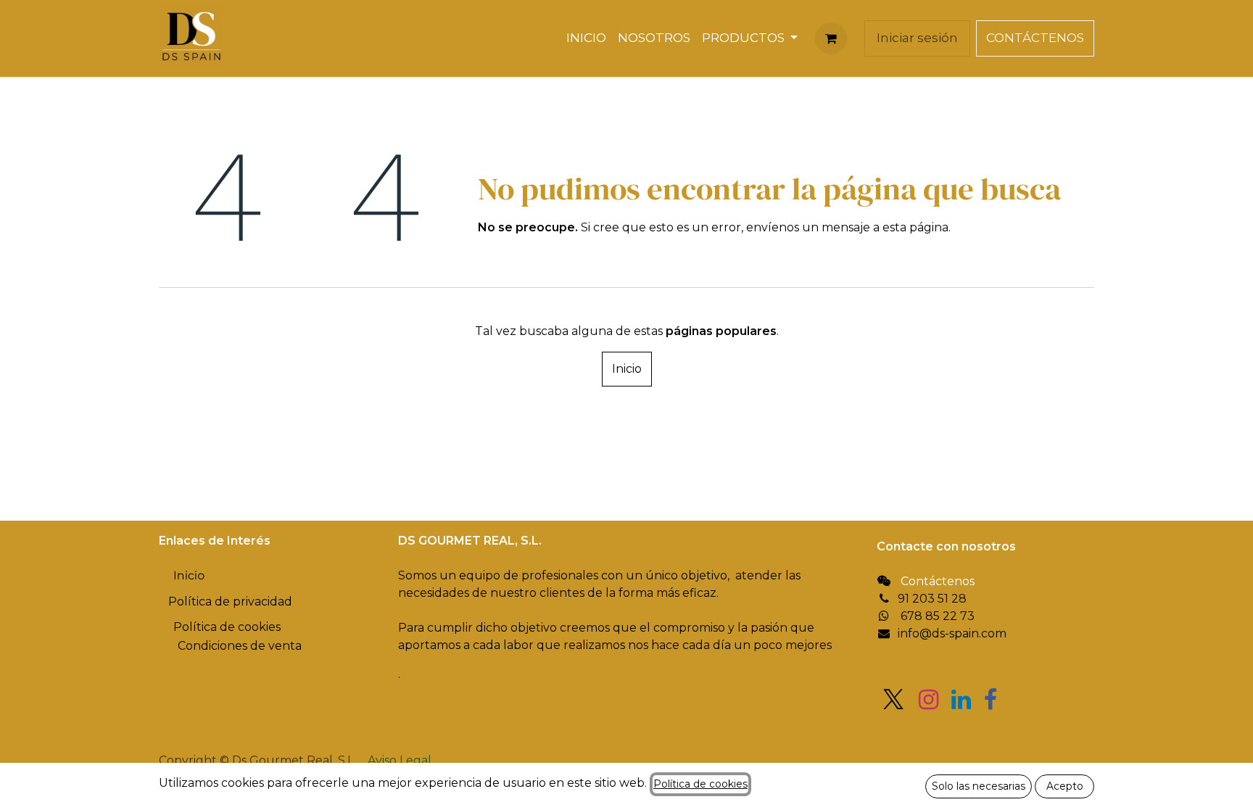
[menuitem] (586, 38)
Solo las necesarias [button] (978, 786)
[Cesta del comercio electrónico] (831, 38)
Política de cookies (700, 783)
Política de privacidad (230, 601)
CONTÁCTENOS (1035, 37)
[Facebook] (990, 699)
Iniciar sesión (917, 37)
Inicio (627, 369)
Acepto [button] (1064, 786)
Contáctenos (938, 581)
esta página (915, 227)
